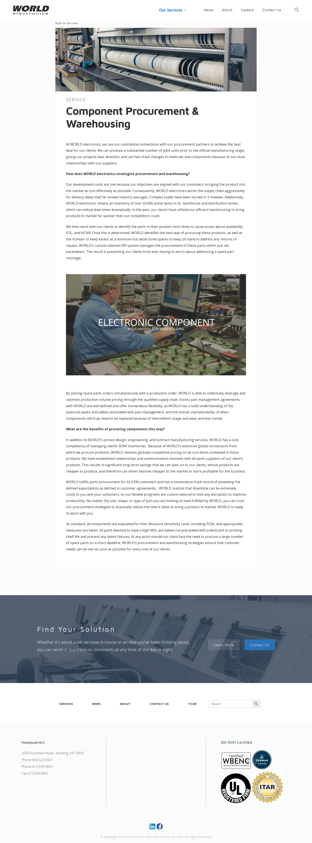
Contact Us (271, 10)
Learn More (224, 644)
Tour (192, 704)
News (209, 10)
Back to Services (66, 23)
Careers (247, 10)
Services (66, 704)
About (227, 10)
